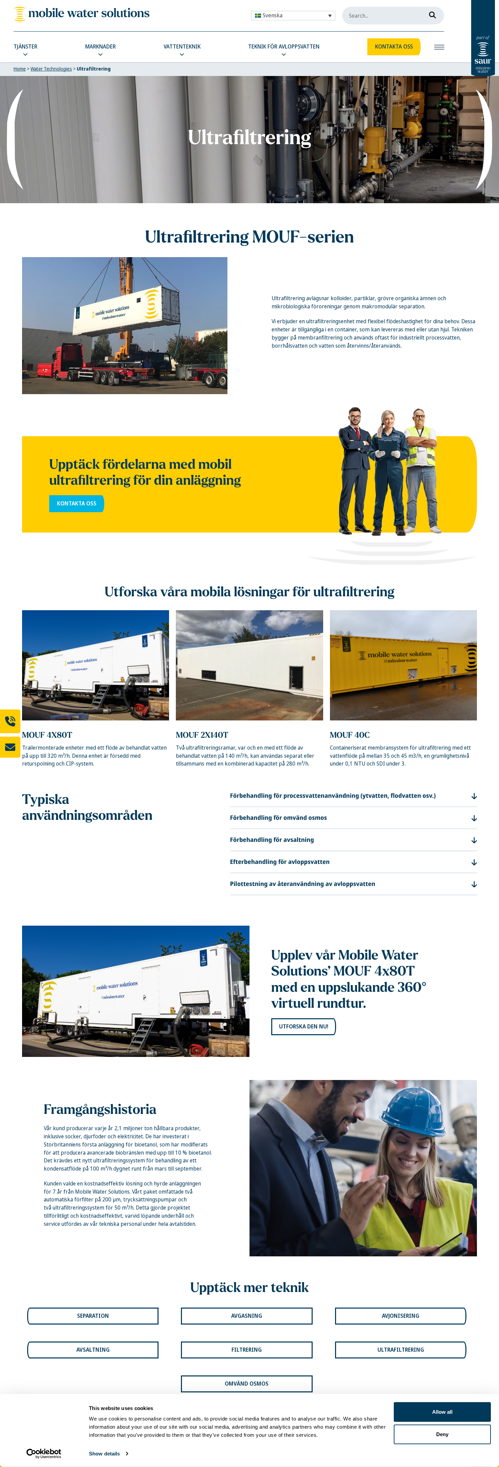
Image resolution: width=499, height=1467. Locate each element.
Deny (442, 1434)
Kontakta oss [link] (76, 503)
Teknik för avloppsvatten (283, 47)
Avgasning (246, 1316)
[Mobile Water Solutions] (81, 14)
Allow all (442, 1412)
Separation (93, 1316)
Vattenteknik (182, 47)
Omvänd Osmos (247, 1384)
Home (20, 68)
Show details (104, 1453)
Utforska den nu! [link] (303, 1026)
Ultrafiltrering (400, 1350)
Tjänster (25, 47)
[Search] (430, 13)
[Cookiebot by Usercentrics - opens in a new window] (44, 1454)
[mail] (10, 747)
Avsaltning (93, 1350)
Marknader (100, 47)
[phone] (10, 721)
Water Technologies (51, 68)
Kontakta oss (394, 47)
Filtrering (247, 1350)
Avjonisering (400, 1316)
